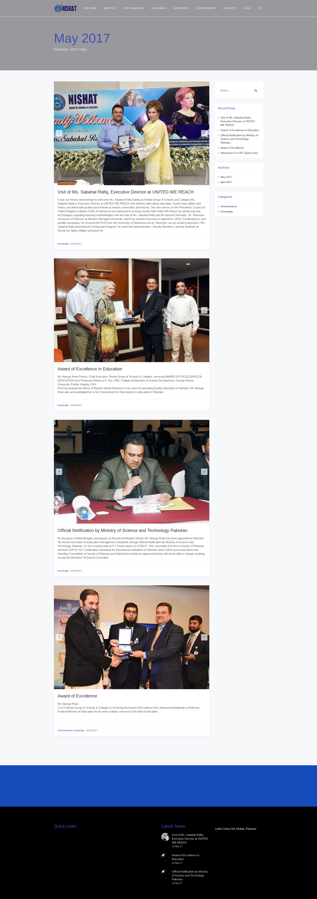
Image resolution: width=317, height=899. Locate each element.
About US (110, 8)
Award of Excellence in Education (90, 368)
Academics (158, 8)
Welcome (90, 8)
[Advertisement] (143, 788)
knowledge (63, 244)
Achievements (206, 8)
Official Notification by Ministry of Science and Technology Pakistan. (123, 530)
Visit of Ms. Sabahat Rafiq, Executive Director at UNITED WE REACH (126, 191)
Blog (247, 8)
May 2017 (226, 176)
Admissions (181, 8)
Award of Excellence (77, 695)
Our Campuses (134, 8)
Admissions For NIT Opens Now (239, 152)
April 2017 (226, 182)
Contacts (230, 8)
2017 (74, 49)
